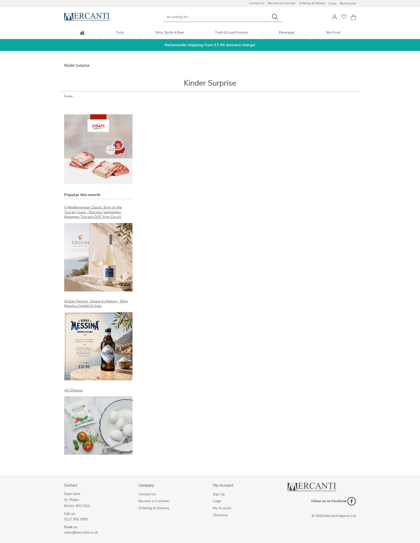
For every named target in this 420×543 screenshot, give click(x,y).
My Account (348, 3)
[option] (98, 149)
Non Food (333, 32)
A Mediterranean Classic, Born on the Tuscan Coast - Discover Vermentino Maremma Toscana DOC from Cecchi (93, 212)
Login (332, 3)
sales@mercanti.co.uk (81, 532)
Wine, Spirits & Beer (169, 32)
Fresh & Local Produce (231, 32)
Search (275, 17)
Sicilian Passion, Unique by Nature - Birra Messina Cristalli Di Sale (96, 303)
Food (120, 32)
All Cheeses (73, 390)
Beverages (287, 32)
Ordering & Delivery (312, 3)
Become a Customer (281, 3)
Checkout (220, 515)
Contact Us (256, 3)
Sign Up (219, 494)
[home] (82, 33)
